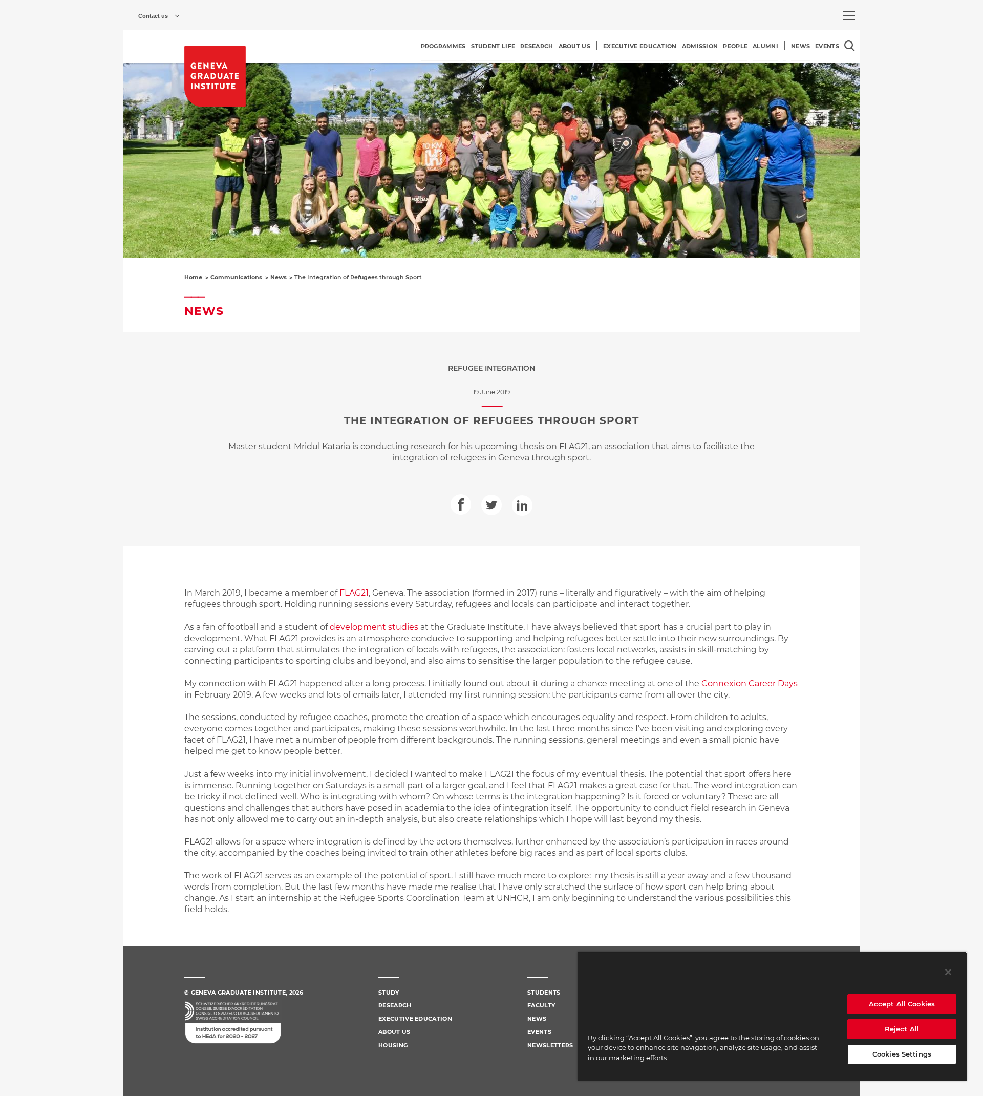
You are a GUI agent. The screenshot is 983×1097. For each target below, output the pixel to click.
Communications (236, 277)
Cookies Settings (901, 1054)
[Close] (948, 972)
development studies (374, 627)
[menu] (849, 15)
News (278, 277)
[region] (772, 1016)
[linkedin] (522, 505)
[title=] (215, 76)
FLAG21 (354, 593)
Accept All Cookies (902, 1004)
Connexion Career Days (749, 683)
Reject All (902, 1029)
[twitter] (491, 505)
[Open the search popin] (849, 45)
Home (193, 277)
